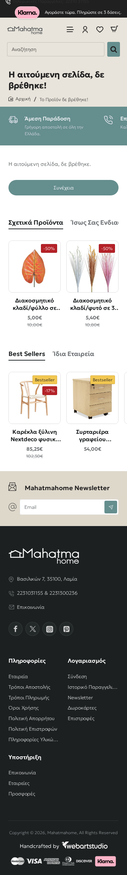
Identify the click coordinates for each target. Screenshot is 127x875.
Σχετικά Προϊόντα (35, 222)
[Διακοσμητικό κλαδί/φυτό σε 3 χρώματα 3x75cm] (92, 266)
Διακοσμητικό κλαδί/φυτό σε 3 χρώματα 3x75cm (92, 304)
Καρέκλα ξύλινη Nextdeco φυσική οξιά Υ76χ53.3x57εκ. (35, 435)
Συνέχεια (64, 188)
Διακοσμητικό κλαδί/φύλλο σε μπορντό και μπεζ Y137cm (34, 304)
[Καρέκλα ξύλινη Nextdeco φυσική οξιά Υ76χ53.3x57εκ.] (34, 398)
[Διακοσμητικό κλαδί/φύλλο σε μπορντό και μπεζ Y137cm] (34, 266)
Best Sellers (26, 354)
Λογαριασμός (86, 660)
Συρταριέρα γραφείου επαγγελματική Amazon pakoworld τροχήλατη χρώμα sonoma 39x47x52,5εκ (92, 435)
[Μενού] (70, 29)
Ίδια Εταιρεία (74, 354)
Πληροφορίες (27, 660)
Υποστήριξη (24, 757)
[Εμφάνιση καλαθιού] (114, 29)
